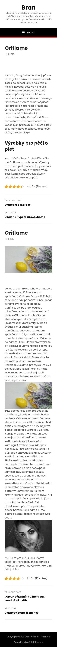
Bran (28, 7)
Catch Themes (35, 642)
